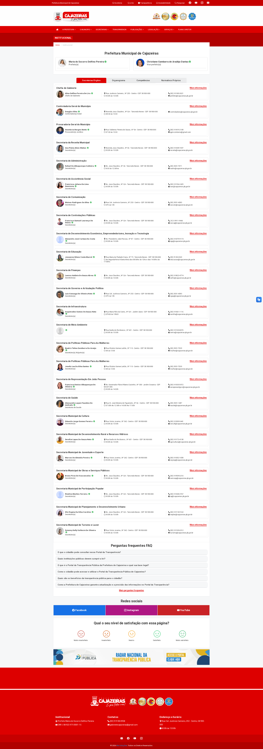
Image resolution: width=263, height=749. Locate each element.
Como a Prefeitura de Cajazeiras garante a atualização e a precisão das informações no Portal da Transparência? (113, 584)
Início (57, 45)
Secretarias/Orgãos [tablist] (91, 80)
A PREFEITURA (68, 29)
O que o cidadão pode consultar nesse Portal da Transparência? (89, 552)
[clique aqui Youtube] (134, 738)
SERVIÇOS (168, 29)
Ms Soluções (122, 745)
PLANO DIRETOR (184, 29)
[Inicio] (57, 29)
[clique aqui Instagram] (141, 738)
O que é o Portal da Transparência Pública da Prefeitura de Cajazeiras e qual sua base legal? (103, 565)
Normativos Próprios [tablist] (171, 80)
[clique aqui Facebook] (128, 738)
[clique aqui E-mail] (121, 738)
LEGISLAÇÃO (153, 29)
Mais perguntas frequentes (131, 590)
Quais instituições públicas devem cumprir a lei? (81, 558)
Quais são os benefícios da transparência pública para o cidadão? (90, 578)
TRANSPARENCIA (119, 29)
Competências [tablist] (143, 80)
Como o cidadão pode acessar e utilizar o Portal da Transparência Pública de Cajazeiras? (102, 571)
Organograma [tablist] (118, 80)
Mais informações (198, 88)
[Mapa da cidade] (131, 678)
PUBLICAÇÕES (137, 29)
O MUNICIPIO (85, 29)
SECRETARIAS (101, 29)
